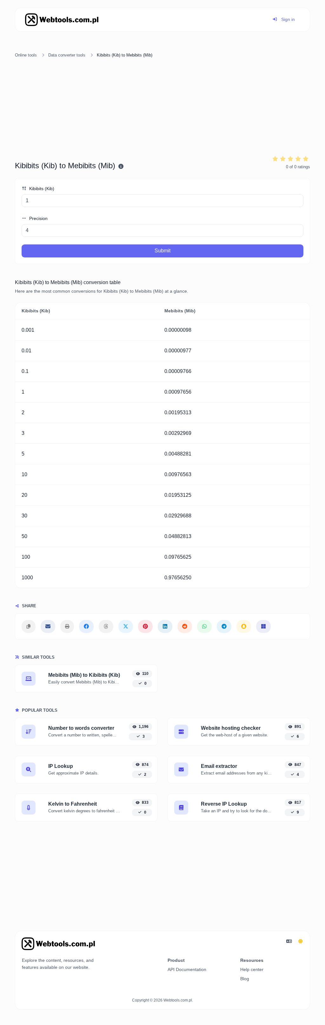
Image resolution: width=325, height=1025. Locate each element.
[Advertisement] (162, 107)
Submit (162, 250)
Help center (251, 969)
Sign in (287, 19)
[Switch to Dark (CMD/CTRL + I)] (300, 941)
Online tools (26, 55)
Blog (244, 978)
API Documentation (187, 969)
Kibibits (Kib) (41, 188)
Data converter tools (66, 55)
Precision (38, 218)
